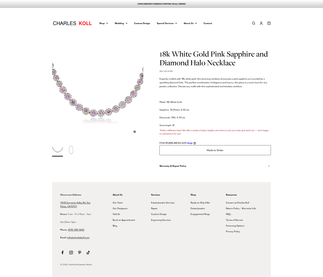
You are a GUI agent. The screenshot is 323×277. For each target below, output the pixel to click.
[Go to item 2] (71, 151)
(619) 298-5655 (76, 229)
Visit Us (116, 214)
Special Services (165, 23)
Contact (208, 23)
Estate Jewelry (198, 208)
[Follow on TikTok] (88, 252)
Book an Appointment (124, 219)
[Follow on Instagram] (71, 252)
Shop (102, 23)
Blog (115, 225)
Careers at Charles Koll (237, 202)
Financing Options (235, 225)
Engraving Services (161, 219)
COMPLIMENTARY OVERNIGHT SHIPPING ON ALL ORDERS (161, 4)
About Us (188, 23)
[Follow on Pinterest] (79, 252)
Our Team (118, 202)
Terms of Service (234, 219)
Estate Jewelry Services (162, 202)
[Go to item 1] (57, 150)
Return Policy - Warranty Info (241, 208)
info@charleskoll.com (78, 237)
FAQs (228, 214)
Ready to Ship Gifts (200, 202)
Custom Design (142, 23)
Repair (154, 208)
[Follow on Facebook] (62, 252)
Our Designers (120, 208)
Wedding (119, 23)
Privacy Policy (233, 231)
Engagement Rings (200, 214)
